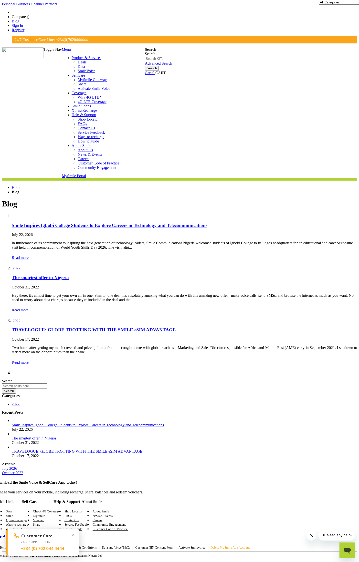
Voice (9, 516)
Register (18, 30)
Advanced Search (158, 63)
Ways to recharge (17, 524)
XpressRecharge (16, 520)
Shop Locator (73, 511)
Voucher (38, 520)
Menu (66, 49)
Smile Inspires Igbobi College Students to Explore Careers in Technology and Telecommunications (109, 225)
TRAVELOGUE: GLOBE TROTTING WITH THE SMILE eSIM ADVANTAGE (94, 329)
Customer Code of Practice (110, 529)
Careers (97, 520)
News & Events (103, 516)
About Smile (101, 511)
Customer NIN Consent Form (154, 547)
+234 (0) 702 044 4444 (42, 548)
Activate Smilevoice (192, 547)
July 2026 (9, 468)
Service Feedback (76, 524)
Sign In (17, 25)
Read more (20, 257)
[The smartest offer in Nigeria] (12, 268)
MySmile (39, 516)
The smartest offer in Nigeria (40, 277)
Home (16, 187)
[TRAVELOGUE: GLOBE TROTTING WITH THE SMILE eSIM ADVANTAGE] (12, 320)
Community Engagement (109, 524)
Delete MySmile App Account (230, 547)
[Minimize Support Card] (72, 535)
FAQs (68, 516)
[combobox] (167, 58)
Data (9, 511)
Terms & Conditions (83, 547)
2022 (17, 268)
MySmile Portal (74, 176)
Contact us (71, 520)
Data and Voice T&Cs (116, 547)
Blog (15, 21)
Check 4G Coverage (46, 511)
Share (36, 524)
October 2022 (12, 473)
